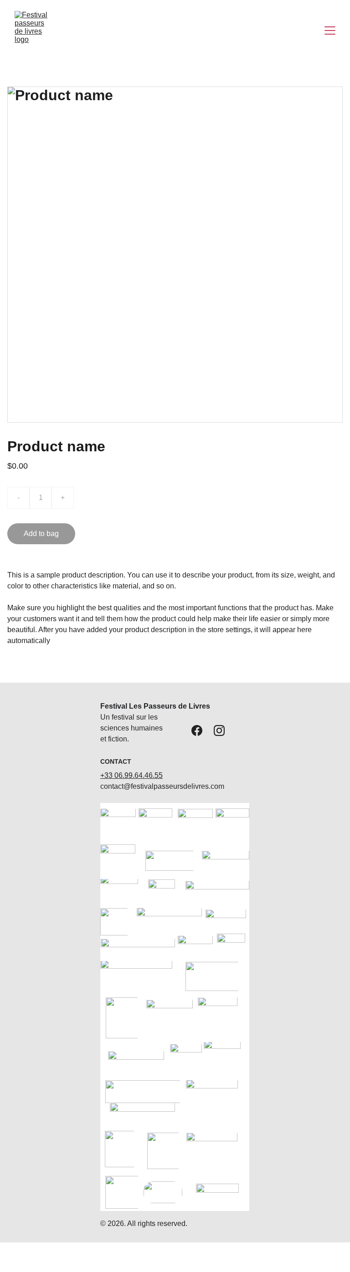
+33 (107, 775)
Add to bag (41, 533)
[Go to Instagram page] (219, 730)
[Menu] (329, 30)
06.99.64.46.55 (138, 775)
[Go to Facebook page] (196, 730)
